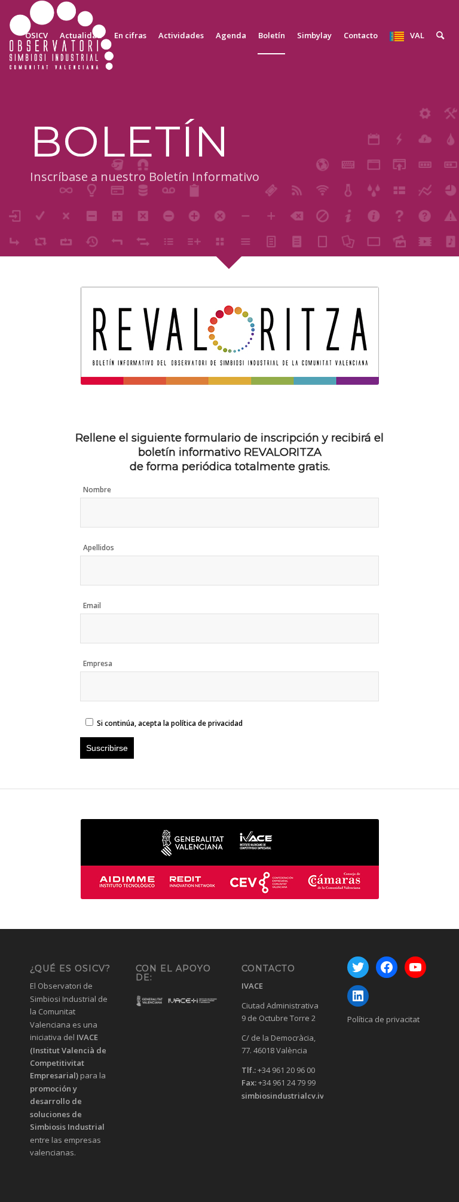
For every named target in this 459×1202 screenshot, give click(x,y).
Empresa (97, 663)
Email (92, 605)
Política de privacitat (383, 1019)
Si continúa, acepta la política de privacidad (170, 723)
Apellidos (98, 547)
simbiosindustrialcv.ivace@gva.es (305, 1095)
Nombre (97, 490)
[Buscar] (440, 35)
